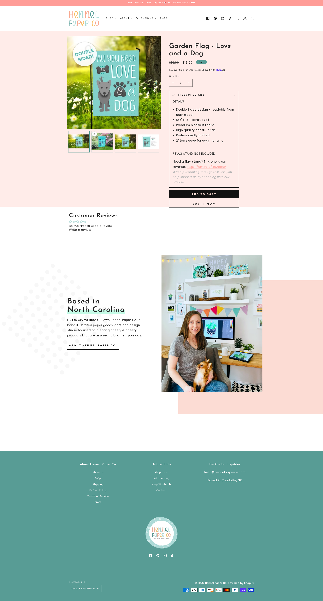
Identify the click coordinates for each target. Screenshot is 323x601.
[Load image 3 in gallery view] (148, 141)
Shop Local (161, 472)
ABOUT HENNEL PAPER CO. (93, 345)
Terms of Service (98, 496)
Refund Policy (98, 490)
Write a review (80, 230)
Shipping (98, 484)
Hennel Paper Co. (216, 583)
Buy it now (204, 204)
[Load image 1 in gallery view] (79, 141)
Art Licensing (161, 478)
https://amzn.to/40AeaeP (206, 167)
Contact (161, 490)
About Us (98, 472)
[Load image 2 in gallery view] (125, 141)
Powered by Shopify (241, 583)
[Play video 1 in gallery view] (102, 141)
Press (98, 502)
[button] (237, 18)
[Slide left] (71, 83)
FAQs (98, 478)
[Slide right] (156, 83)
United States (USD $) (83, 588)
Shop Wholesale (161, 484)
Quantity (174, 76)
